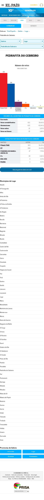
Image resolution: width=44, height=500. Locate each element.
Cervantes (3, 254)
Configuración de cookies (33, 477)
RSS (33, 479)
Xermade (3, 436)
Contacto (7, 475)
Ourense (11, 456)
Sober (2, 413)
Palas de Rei (4, 359)
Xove (1, 440)
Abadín (2, 185)
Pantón (2, 363)
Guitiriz (2, 281)
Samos (2, 405)
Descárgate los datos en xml (22, 170)
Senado (33, 26)
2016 (22, 20)
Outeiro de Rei (4, 347)
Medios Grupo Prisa (21, 491)
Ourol (1, 343)
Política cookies (20, 477)
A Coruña (11, 451)
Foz (1, 274)
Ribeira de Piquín (5, 397)
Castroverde (4, 250)
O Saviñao (3, 339)
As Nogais (3, 212)
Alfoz (1, 192)
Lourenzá (3, 293)
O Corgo (2, 328)
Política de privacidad (9, 477)
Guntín (2, 285)
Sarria (2, 409)
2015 (30, 20)
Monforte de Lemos (6, 308)
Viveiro (2, 432)
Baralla (2, 219)
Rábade (2, 386)
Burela (2, 239)
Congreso (11, 26)
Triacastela (3, 424)
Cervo (2, 258)
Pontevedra (33, 456)
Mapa (38, 15)
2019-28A (13, 20)
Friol (1, 277)
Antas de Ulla (4, 196)
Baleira (2, 216)
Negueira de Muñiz (6, 324)
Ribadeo (2, 390)
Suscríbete (33, 5)
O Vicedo (3, 355)
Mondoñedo (3, 305)
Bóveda (2, 235)
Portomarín (3, 378)
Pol (1, 374)
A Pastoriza (3, 200)
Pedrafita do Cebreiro (7, 370)
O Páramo (3, 335)
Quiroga (2, 382)
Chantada (3, 262)
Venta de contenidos (17, 475)
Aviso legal (34, 475)
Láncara (2, 289)
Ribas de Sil (3, 393)
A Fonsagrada (4, 189)
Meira (2, 301)
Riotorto (2, 401)
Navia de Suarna (5, 320)
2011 (38, 20)
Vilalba (2, 428)
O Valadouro (4, 351)
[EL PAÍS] (12, 5)
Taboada (3, 417)
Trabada (2, 421)
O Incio (2, 332)
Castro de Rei (4, 247)
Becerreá (3, 227)
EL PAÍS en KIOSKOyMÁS (19, 479)
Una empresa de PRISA (21, 485)
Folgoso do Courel (5, 270)
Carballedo (3, 243)
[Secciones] (2, 5)
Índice (29, 479)
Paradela (3, 366)
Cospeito (3, 266)
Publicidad (27, 475)
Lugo (1, 297)
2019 (5, 20)
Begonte (2, 231)
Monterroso (3, 312)
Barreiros (3, 223)
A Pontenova (4, 208)
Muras (2, 316)
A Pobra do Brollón (6, 204)
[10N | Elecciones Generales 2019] (22, 10)
